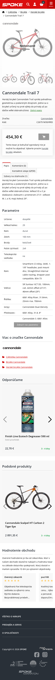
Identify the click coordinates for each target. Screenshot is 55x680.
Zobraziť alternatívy (43, 137)
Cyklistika (12, 12)
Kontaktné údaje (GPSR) (23, 171)
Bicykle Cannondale (15, 362)
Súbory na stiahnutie (15, 176)
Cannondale (47, 118)
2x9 (24, 248)
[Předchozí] (5, 419)
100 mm (27, 236)
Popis (6, 165)
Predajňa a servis (12, 624)
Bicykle (23, 12)
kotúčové (27, 242)
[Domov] (3, 12)
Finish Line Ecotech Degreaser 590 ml (27, 436)
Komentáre (19, 165)
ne (24, 256)
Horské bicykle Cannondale (19, 367)
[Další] (50, 419)
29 (24, 225)
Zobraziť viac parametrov (27, 325)
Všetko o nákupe (11, 616)
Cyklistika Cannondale (17, 357)
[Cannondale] (27, 348)
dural (25, 231)
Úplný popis (36, 110)
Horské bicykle (38, 12)
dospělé (26, 219)
